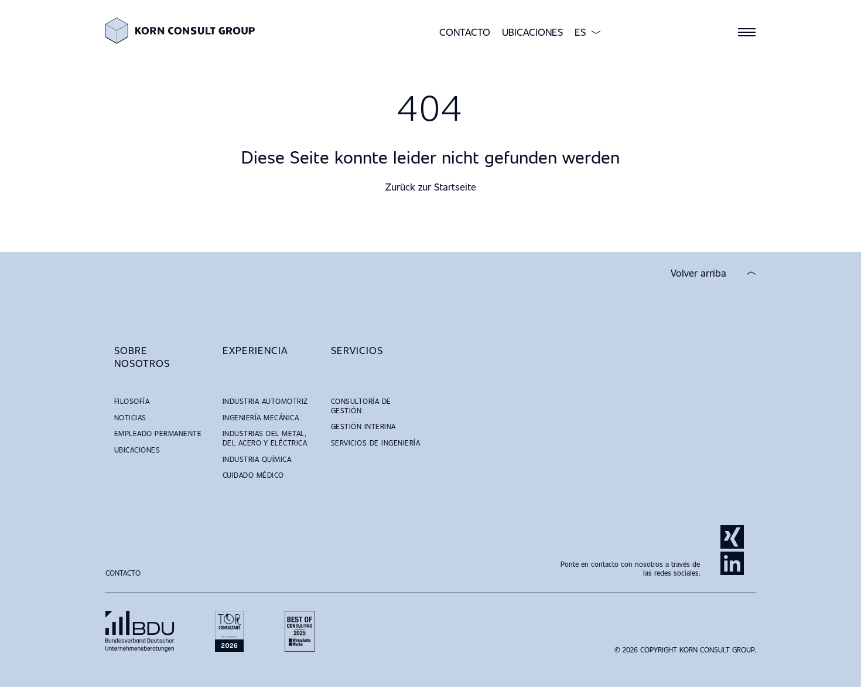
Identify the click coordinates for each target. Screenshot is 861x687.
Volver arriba (698, 273)
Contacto (464, 32)
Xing (732, 537)
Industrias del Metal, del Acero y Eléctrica (265, 437)
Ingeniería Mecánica (261, 417)
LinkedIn (732, 563)
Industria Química (257, 459)
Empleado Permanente (157, 433)
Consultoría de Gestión (361, 405)
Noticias (130, 417)
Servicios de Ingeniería (375, 442)
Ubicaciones (532, 32)
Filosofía (131, 401)
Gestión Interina (363, 426)
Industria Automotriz (265, 401)
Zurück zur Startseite (430, 186)
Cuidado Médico (253, 474)
